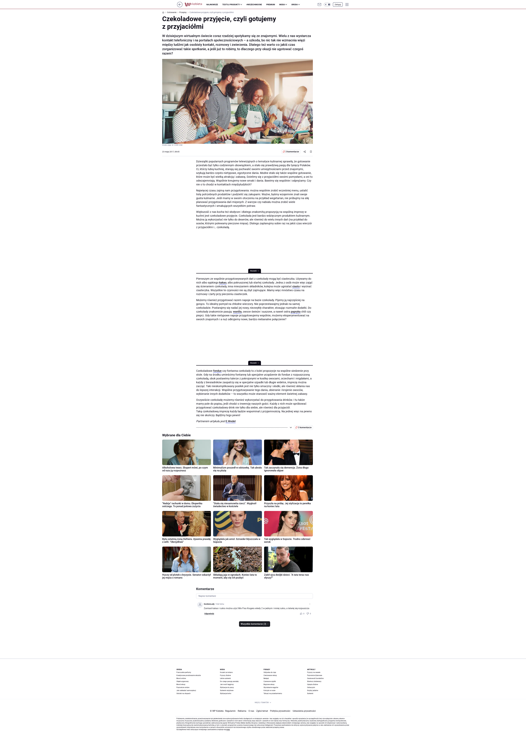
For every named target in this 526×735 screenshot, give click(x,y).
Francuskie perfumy (183, 672)
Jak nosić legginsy (227, 684)
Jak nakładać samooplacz (186, 690)
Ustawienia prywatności (304, 711)
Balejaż (266, 678)
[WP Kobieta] (195, 4)
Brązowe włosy (269, 684)
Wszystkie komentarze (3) (253, 624)
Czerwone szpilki (270, 681)
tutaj (228, 729)
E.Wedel (231, 421)
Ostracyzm (311, 687)
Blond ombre (181, 678)
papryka (296, 311)
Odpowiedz (209, 613)
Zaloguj (338, 4)
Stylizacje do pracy (227, 687)
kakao (222, 282)
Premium (270, 4)
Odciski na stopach (183, 693)
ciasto (296, 286)
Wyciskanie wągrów (271, 687)
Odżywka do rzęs (270, 672)
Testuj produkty (231, 4)
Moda (282, 4)
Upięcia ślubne (312, 684)
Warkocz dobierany (314, 681)
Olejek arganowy (182, 681)
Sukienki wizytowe (226, 690)
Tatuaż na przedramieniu (273, 693)
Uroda (294, 4)
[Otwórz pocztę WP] (319, 4)
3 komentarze (292, 151)
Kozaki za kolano (226, 672)
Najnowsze (212, 4)
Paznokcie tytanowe (314, 675)
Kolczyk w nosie (269, 690)
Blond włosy (180, 684)
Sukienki (310, 693)
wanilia (237, 311)
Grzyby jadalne (312, 690)
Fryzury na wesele (313, 672)
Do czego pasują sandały (229, 681)
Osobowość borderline (315, 678)
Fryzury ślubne (225, 675)
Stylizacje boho (225, 693)
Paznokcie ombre (182, 687)
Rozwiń (253, 271)
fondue (217, 370)
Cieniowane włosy (270, 675)
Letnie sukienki (225, 678)
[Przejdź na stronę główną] (180, 6)
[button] (327, 4)
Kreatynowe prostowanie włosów (188, 675)
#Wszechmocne (254, 4)
